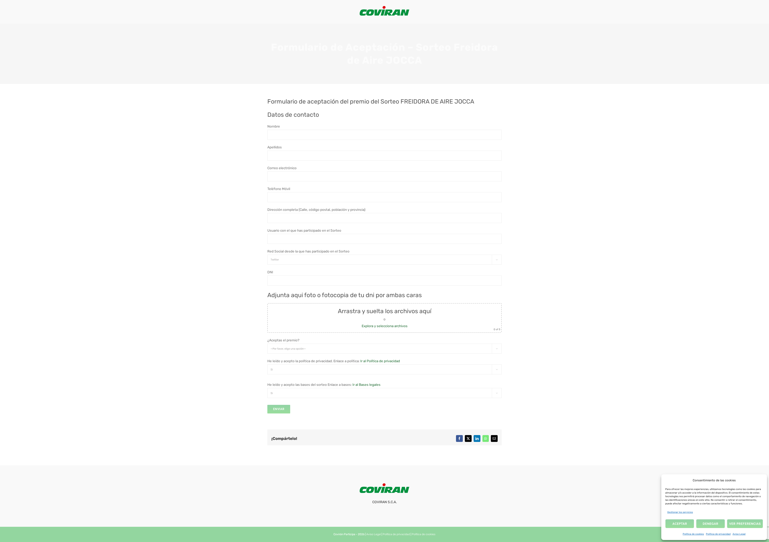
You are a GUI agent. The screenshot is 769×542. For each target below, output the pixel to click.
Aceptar (679, 524)
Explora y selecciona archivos (385, 326)
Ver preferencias (745, 524)
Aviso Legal (739, 534)
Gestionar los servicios (680, 512)
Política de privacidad (718, 534)
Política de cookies (693, 534)
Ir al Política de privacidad (380, 361)
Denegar (710, 524)
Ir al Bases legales (366, 385)
